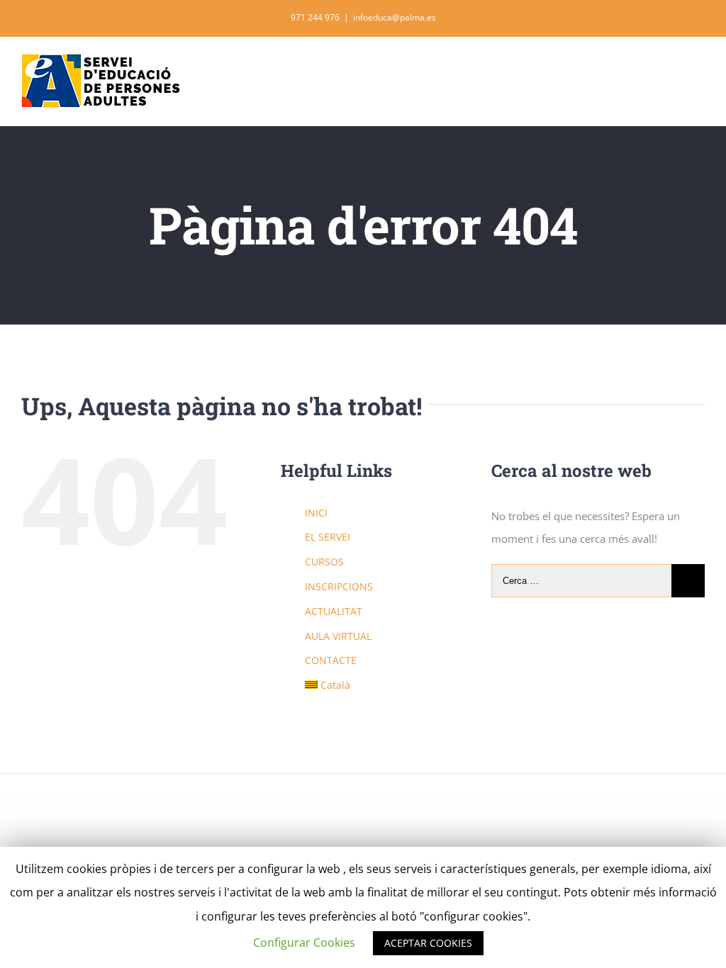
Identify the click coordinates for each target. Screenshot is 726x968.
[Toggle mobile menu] (699, 71)
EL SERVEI (327, 537)
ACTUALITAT (333, 611)
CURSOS (324, 561)
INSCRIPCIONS (339, 586)
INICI (316, 512)
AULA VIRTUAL (338, 636)
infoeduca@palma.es (394, 17)
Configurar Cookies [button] (304, 942)
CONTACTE (331, 660)
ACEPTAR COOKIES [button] (428, 943)
